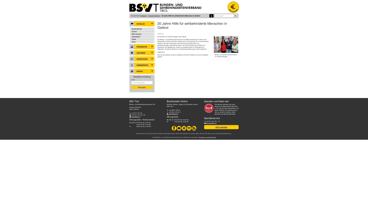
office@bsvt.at (135, 117)
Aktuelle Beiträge (154, 16)
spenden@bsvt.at (211, 123)
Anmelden (142, 87)
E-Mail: (133, 79)
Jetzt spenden (221, 127)
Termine (134, 31)
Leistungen (141, 53)
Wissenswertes (142, 65)
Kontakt (140, 71)
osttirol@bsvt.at (173, 114)
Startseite (143, 16)
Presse (134, 39)
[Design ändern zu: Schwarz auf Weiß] (211, 15)
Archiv (134, 42)
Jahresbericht (136, 36)
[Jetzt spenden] (233, 7)
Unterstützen (142, 59)
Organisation (142, 47)
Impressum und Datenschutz (207, 137)
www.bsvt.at (161, 52)
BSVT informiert (136, 34)
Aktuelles (141, 24)
